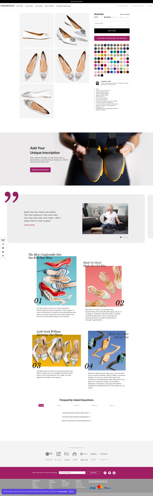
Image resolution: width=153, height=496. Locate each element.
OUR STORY (19, 6)
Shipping (94, 405)
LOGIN (120, 6)
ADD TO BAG (112, 30)
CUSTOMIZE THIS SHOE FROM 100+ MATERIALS (112, 38)
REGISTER (125, 6)
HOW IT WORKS (49, 6)
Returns (111, 405)
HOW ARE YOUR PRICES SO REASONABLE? (76, 417)
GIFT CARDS (38, 6)
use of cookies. (63, 491)
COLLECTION (29, 6)
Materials (76, 405)
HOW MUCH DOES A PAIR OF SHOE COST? (76, 413)
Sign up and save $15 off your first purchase (44, 472)
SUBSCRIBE (93, 472)
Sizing (59, 405)
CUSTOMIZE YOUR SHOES (63, 6)
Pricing (41, 405)
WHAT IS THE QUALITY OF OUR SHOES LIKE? (76, 420)
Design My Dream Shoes (40, 170)
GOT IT (71, 491)
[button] (117, 487)
